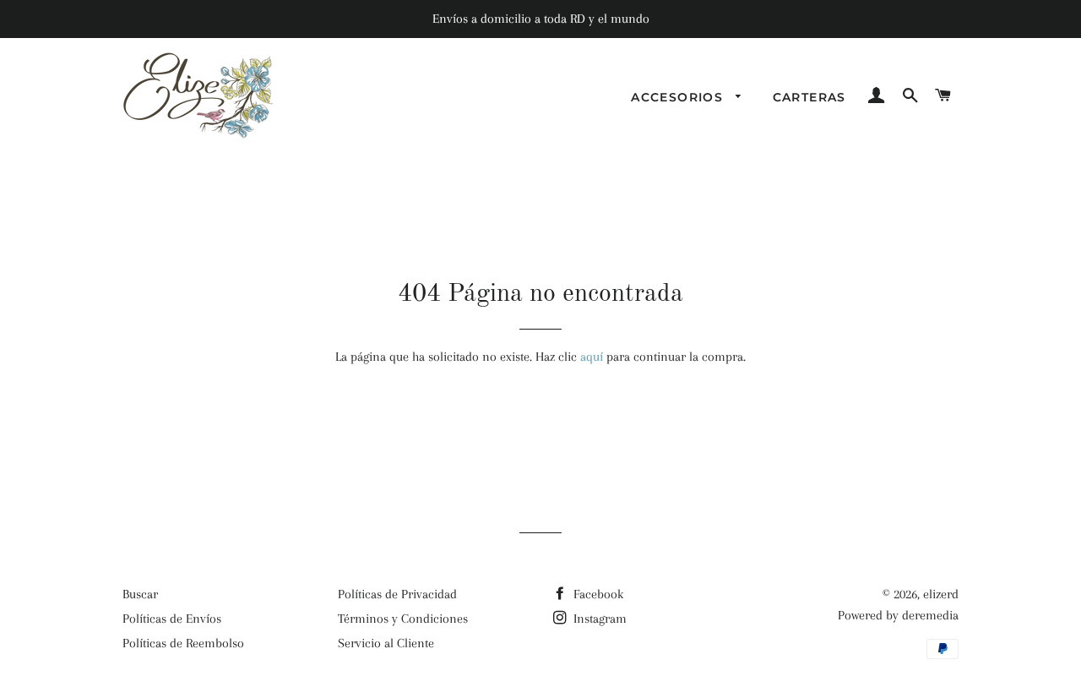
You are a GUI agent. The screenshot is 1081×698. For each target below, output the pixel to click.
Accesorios (679, 97)
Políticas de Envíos (171, 618)
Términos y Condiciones (403, 618)
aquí (591, 356)
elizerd (941, 594)
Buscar (140, 594)
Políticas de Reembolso (183, 643)
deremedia (930, 615)
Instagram (598, 618)
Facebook (596, 594)
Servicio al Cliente (386, 643)
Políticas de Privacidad (397, 594)
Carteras (809, 97)
